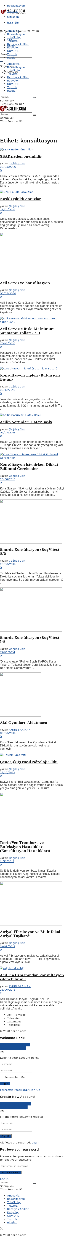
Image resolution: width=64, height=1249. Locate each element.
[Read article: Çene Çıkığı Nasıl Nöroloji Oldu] (32, 755)
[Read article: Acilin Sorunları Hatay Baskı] (32, 415)
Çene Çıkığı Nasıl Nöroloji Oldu (29, 762)
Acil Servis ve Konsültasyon (25, 283)
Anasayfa (13, 30)
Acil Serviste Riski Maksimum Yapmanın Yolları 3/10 (27, 331)
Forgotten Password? (14, 1090)
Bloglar (12, 57)
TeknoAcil (13, 1018)
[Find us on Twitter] (1, 1228)
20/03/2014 (8, 564)
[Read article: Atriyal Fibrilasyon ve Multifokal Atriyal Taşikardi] (32, 904)
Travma (12, 40)
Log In (36, 1142)
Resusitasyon (16, 5)
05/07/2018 (7, 432)
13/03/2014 (7, 652)
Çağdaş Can (17, 163)
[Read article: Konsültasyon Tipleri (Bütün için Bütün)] (32, 368)
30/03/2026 (8, 166)
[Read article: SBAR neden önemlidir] (32, 149)
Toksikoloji (14, 37)
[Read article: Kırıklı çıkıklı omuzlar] (32, 192)
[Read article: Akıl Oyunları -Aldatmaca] (32, 694)
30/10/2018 (7, 390)
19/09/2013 (7, 946)
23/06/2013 (7, 989)
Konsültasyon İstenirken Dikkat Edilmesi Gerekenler (29, 467)
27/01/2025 (7, 209)
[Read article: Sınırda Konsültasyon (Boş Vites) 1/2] (32, 609)
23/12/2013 (7, 772)
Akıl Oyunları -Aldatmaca (23, 723)
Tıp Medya (14, 1021)
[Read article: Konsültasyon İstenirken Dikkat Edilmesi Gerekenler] (32, 456)
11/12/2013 (7, 861)
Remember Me (14, 1077)
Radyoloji (13, 47)
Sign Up (35, 1090)
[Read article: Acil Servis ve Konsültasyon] (32, 255)
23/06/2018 (7, 479)
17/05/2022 (7, 343)
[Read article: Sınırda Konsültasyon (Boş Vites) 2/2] (32, 521)
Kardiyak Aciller (18, 44)
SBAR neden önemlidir (21, 156)
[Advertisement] (28, 19)
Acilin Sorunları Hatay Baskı (26, 422)
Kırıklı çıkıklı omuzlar (20, 199)
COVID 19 (13, 50)
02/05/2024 (8, 293)
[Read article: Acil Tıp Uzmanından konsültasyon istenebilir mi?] (32, 968)
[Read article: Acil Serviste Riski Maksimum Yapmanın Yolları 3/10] (32, 320)
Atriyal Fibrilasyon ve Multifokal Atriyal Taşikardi (30, 934)
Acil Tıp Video (16, 1014)
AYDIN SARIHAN (20, 729)
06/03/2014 (8, 733)
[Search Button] (1, 61)
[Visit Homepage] (13, 13)
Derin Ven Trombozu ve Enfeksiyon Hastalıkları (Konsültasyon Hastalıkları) (25, 847)
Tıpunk (12, 54)
